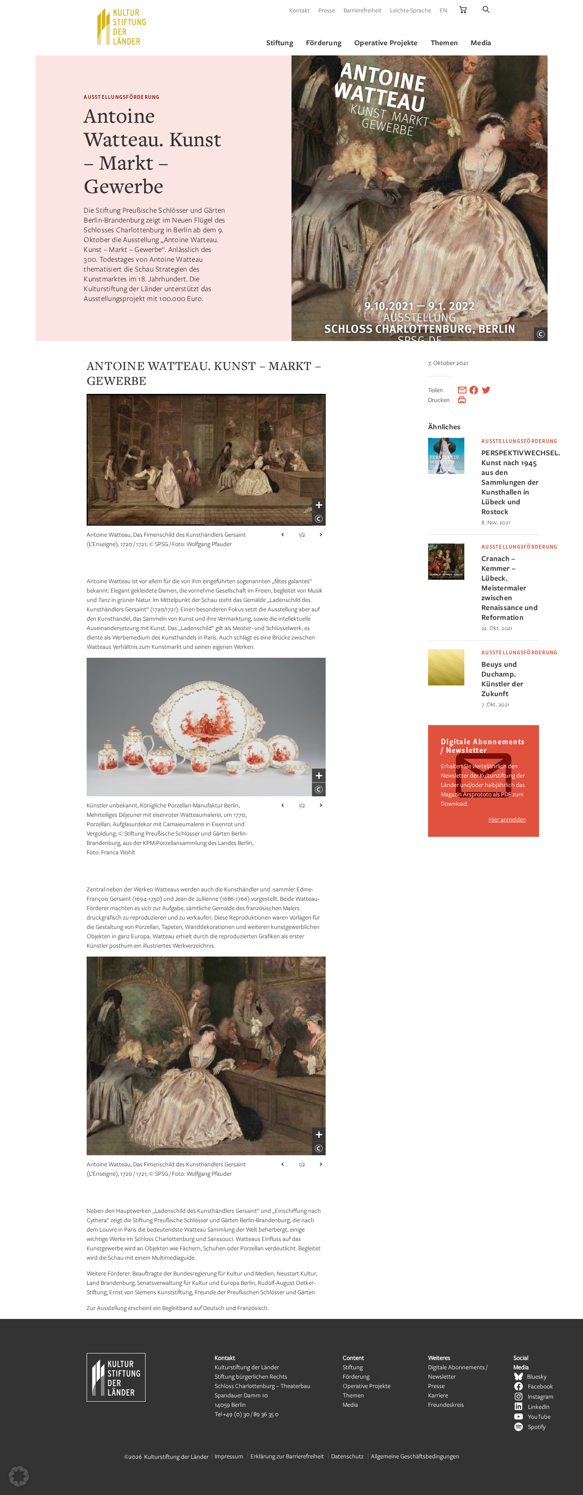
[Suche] (486, 10)
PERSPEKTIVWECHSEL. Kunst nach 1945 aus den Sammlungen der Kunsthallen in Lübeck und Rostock (510, 482)
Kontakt (299, 10)
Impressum (229, 1456)
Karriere (438, 1395)
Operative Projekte (367, 1386)
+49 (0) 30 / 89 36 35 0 (251, 1414)
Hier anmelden (507, 819)
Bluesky (536, 1376)
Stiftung (353, 1367)
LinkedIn (539, 1406)
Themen (353, 1395)
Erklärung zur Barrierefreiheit (287, 1456)
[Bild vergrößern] (319, 505)
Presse (326, 10)
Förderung (356, 1376)
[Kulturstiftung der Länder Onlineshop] (463, 10)
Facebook (540, 1386)
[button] (19, 1476)
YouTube (539, 1416)
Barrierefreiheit (363, 10)
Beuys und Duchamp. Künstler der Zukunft (502, 678)
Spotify (536, 1427)
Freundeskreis (446, 1404)
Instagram (541, 1396)
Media (350, 1404)
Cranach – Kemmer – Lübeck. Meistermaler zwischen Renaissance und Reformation (509, 587)
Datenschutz (347, 1456)
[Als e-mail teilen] (462, 390)
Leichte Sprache (410, 10)
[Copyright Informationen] (541, 334)
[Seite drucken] (462, 399)
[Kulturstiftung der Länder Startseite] (122, 26)
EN (443, 10)
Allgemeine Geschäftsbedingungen (415, 1456)
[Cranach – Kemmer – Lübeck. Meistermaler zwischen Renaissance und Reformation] (446, 577)
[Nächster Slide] (321, 534)
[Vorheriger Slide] (282, 534)
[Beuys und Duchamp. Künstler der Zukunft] (446, 683)
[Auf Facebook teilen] (474, 390)
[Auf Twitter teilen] (486, 390)
